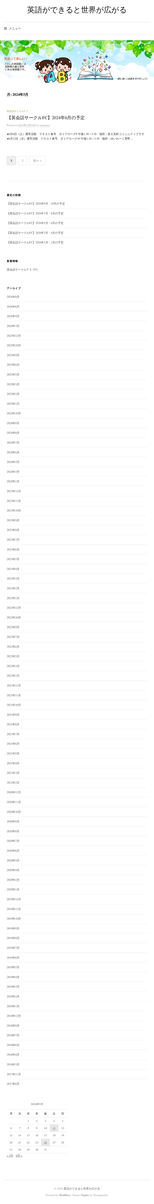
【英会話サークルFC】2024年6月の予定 (46, 117)
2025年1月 (13, 404)
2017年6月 (13, 1084)
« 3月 (10, 1155)
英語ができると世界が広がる (77, 9)
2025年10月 (14, 345)
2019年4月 (13, 977)
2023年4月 (13, 569)
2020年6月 (13, 850)
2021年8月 (13, 724)
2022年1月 (13, 675)
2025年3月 (13, 384)
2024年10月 (14, 413)
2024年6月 (13, 452)
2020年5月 (13, 860)
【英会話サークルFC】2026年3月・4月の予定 (35, 233)
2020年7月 (13, 841)
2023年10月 (14, 510)
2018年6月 (13, 1045)
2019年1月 (13, 1006)
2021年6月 (13, 743)
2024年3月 (13, 472)
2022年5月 (13, 656)
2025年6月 (13, 365)
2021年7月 (13, 734)
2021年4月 (13, 763)
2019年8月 (13, 938)
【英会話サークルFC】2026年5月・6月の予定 (35, 223)
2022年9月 (13, 627)
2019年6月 (13, 957)
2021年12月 (14, 685)
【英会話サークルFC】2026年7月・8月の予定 (35, 213)
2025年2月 (13, 394)
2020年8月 (13, 831)
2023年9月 (13, 520)
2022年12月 (14, 607)
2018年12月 (14, 1016)
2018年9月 (13, 1025)
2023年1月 (13, 598)
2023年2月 (13, 588)
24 (45, 1142)
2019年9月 (13, 928)
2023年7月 (13, 540)
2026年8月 (13, 297)
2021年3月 (13, 773)
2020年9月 (13, 821)
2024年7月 (13, 442)
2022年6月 (13, 646)
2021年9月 (13, 714)
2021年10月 (14, 705)
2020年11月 (14, 802)
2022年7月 (13, 637)
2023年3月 (13, 578)
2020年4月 (13, 870)
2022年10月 (14, 617)
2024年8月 (13, 433)
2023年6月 (13, 549)
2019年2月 (13, 996)
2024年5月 (13, 462)
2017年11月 (14, 1074)
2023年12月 (14, 491)
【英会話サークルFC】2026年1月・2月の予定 (35, 242)
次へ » (37, 160)
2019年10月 (14, 918)
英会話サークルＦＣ (17, 111)
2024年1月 (13, 481)
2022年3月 (13, 666)
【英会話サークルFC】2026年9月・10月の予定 (36, 203)
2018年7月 (13, 1035)
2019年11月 (14, 909)
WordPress (64, 1195)
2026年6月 (13, 306)
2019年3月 (13, 986)
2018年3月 (13, 1064)
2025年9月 (13, 355)
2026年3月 (13, 326)
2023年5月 (13, 559)
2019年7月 (13, 948)
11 (54, 1128)
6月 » (19, 1155)
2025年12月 (14, 336)
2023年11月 (14, 501)
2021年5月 (13, 753)
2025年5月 (13, 374)
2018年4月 (13, 1054)
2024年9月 (13, 423)
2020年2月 (13, 880)
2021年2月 (13, 782)
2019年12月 (14, 899)
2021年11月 (14, 695)
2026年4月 (13, 316)
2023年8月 (13, 530)
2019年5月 (13, 967)
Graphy (85, 1195)
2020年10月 (14, 812)
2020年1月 (13, 889)
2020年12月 (14, 792)
